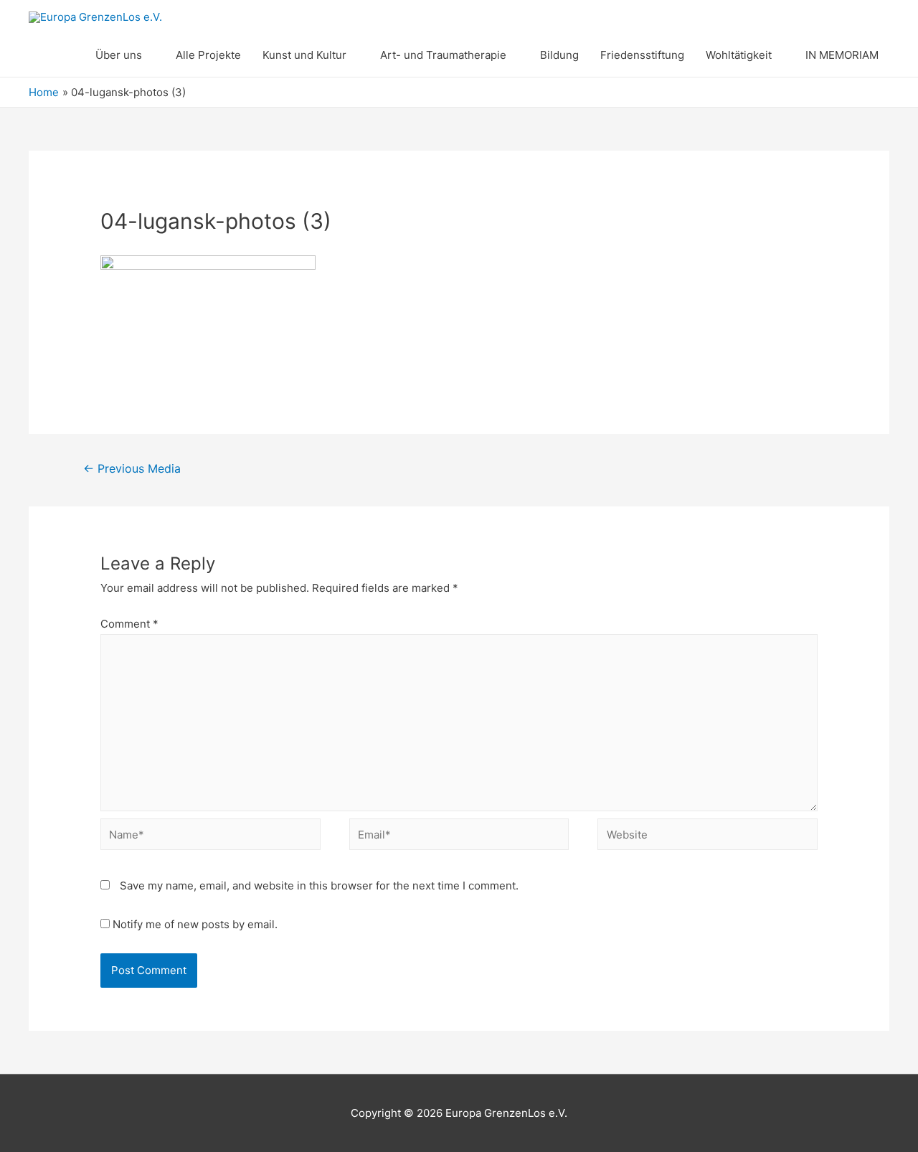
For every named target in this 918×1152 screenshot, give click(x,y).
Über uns (118, 55)
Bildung (559, 55)
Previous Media (132, 469)
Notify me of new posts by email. (195, 924)
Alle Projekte (208, 55)
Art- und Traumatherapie (443, 55)
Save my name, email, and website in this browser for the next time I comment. (319, 885)
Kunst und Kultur (304, 55)
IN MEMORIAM (842, 55)
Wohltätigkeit (739, 55)
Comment (129, 624)
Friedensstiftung (642, 55)
